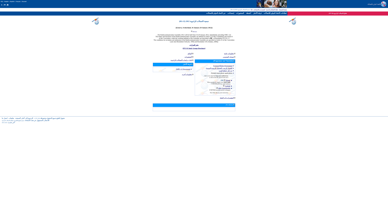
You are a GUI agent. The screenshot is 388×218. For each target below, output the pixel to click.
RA (252, 9)
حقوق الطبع (60, 118)
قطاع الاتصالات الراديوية (272, 9)
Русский (24, 1)
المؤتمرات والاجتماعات (259, 9)
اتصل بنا (5, 118)
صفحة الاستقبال (283, 9)
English (6, 1)
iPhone (228, 80)
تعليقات (11, 118)
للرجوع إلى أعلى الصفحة (24, 118)
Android (227, 86)
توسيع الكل (194, 31)
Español (12, 1)
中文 (2, 1)
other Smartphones (224, 88)
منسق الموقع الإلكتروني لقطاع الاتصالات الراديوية (13, 120)
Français (18, 1)
